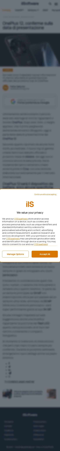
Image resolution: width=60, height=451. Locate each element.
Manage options (15, 254)
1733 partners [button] (21, 218)
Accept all (45, 254)
